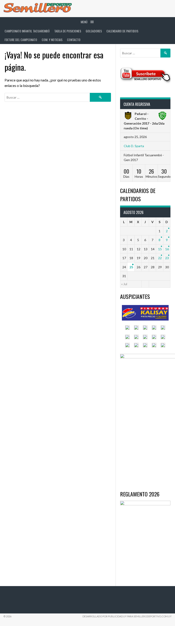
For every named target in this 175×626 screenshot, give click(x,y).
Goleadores (94, 31)
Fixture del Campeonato (21, 39)
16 (167, 249)
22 (160, 258)
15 (160, 249)
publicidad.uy (117, 616)
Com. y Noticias (52, 39)
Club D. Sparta (134, 146)
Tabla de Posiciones (67, 31)
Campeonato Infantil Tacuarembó (27, 31)
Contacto (73, 39)
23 (167, 258)
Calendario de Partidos (122, 31)
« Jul (124, 284)
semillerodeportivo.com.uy (153, 616)
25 (131, 267)
